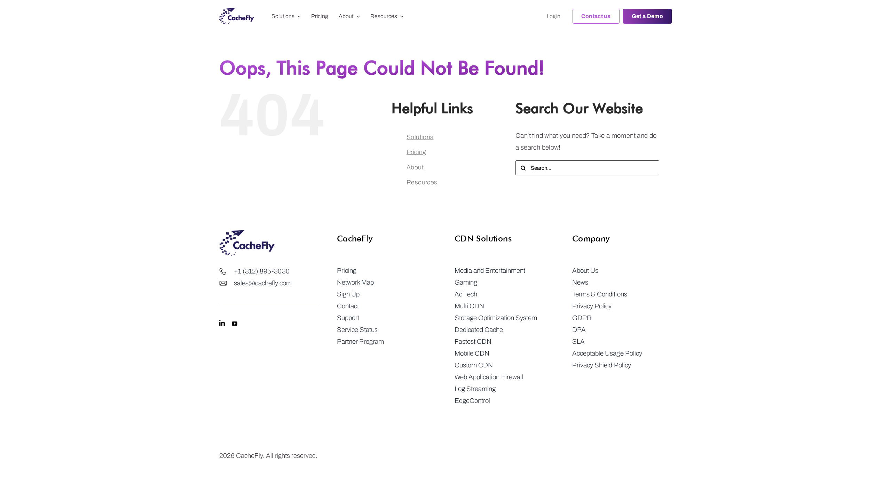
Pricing (416, 152)
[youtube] (234, 323)
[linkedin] (222, 323)
